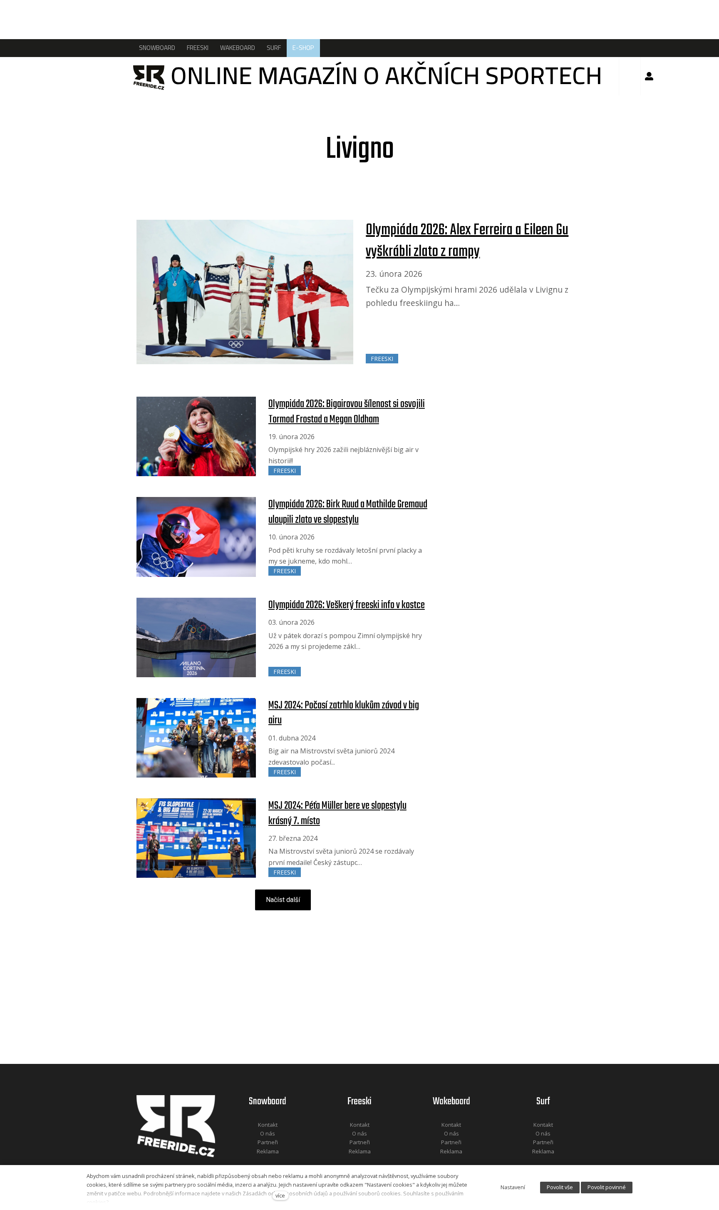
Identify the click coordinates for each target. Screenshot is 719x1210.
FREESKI (382, 359)
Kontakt (268, 1124)
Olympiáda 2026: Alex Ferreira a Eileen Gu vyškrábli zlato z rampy (467, 241)
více (280, 1195)
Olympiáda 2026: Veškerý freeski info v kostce (346, 605)
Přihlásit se (649, 76)
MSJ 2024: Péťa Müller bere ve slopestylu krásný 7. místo (337, 813)
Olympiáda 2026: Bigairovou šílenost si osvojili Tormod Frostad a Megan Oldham (346, 411)
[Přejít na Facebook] (257, 1162)
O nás (267, 1133)
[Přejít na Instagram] (278, 1162)
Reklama (268, 1151)
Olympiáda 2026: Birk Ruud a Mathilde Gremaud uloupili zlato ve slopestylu (347, 512)
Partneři (268, 1142)
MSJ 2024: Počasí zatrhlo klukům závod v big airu (343, 713)
